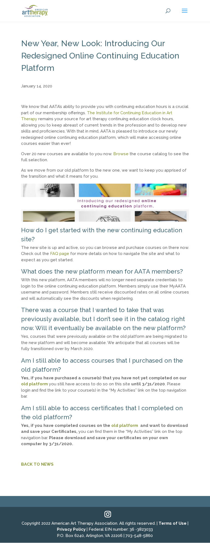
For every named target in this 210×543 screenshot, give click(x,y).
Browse (121, 153)
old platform (34, 383)
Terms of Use (172, 523)
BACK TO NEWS (37, 464)
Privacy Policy (71, 529)
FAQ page (59, 253)
